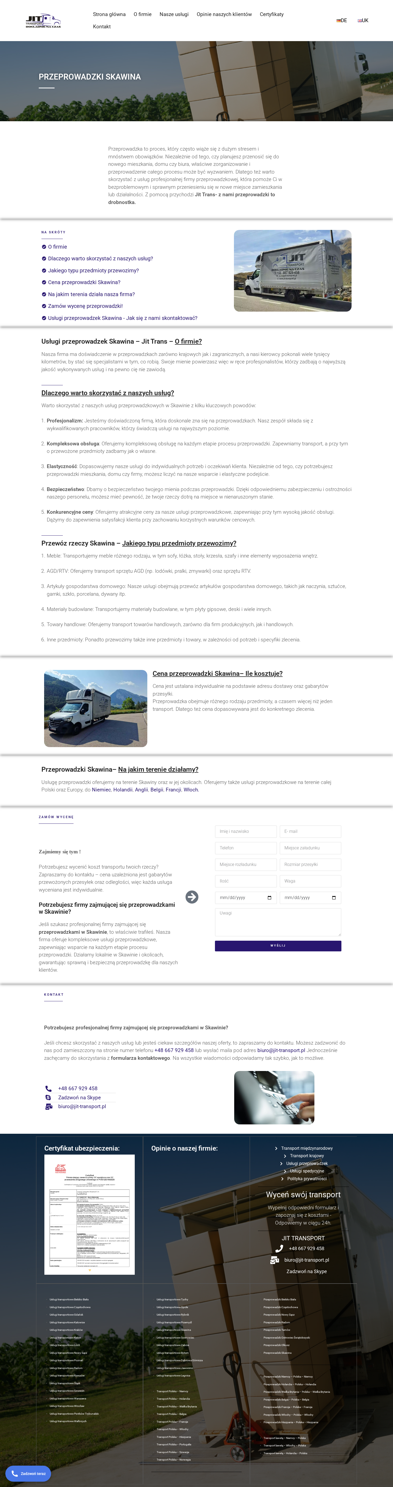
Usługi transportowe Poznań (66, 1360)
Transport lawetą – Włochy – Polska (285, 1445)
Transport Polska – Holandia (173, 1398)
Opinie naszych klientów (224, 14)
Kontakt (102, 26)
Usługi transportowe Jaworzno (175, 1368)
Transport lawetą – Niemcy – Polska (285, 1438)
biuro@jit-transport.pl (281, 1050)
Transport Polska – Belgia (171, 1414)
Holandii (123, 790)
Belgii (157, 790)
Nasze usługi (174, 14)
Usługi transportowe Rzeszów (67, 1375)
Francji (173, 790)
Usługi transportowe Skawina (174, 1329)
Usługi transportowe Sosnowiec (175, 1337)
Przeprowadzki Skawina (277, 1352)
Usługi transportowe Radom (66, 1368)
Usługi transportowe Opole (172, 1307)
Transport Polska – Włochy (172, 1429)
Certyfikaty (272, 14)
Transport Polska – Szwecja (173, 1452)
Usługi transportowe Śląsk (65, 1383)
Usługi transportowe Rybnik (173, 1314)
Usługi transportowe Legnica (173, 1375)
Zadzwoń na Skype (79, 1097)
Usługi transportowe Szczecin (67, 1390)
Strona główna (109, 14)
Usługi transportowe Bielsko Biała (69, 1299)
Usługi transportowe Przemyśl (174, 1322)
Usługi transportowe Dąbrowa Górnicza (180, 1360)
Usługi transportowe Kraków (66, 1329)
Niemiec (101, 790)
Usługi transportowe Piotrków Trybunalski (74, 1413)
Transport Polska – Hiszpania (174, 1436)
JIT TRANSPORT (303, 1238)
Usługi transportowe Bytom (173, 1352)
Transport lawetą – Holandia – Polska (285, 1453)
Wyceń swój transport (303, 1194)
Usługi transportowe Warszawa (68, 1398)
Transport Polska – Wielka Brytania (177, 1406)
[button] (50, 1214)
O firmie (143, 14)
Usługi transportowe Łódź (65, 1345)
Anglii (141, 790)
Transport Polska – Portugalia (174, 1444)
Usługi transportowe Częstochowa (70, 1307)
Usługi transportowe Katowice (67, 1322)
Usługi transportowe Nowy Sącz (68, 1352)
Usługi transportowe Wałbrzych (68, 1421)
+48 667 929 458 (174, 1050)
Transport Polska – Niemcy (172, 1391)
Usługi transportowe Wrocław (67, 1405)
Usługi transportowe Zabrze (173, 1345)
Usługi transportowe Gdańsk (66, 1314)
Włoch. (191, 790)
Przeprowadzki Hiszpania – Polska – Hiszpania (291, 1422)
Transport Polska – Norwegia (174, 1459)
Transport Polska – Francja (172, 1421)
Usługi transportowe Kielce (65, 1337)
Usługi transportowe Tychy (172, 1299)
